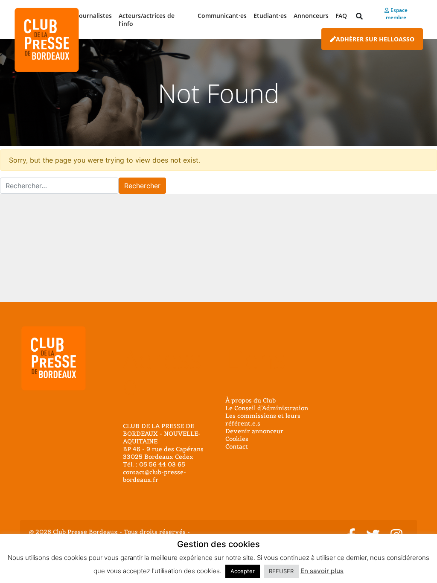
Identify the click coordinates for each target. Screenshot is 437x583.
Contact (236, 446)
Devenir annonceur (254, 431)
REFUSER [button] (281, 571)
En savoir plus (322, 571)
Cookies (236, 439)
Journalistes (94, 16)
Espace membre (397, 13)
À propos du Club (250, 400)
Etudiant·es (270, 16)
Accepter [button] (242, 571)
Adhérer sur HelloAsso (375, 39)
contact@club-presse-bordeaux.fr (154, 476)
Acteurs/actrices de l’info (147, 20)
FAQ (341, 16)
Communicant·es (222, 16)
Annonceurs (311, 16)
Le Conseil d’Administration (266, 408)
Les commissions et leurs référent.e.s (262, 419)
